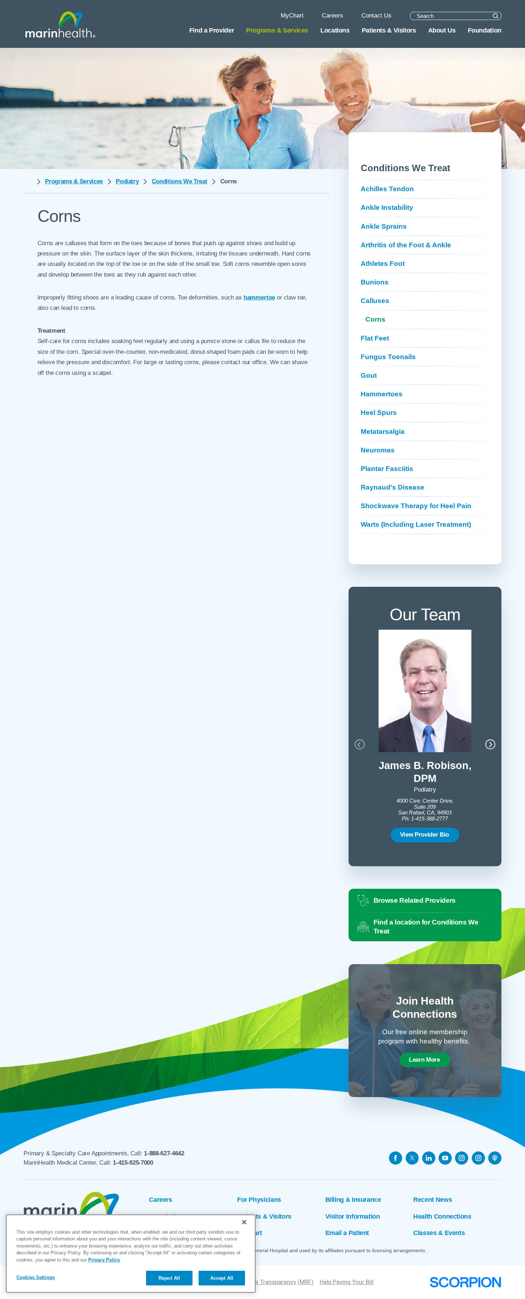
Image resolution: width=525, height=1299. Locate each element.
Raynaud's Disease (392, 487)
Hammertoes (381, 394)
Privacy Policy (104, 1260)
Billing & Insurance (353, 1199)
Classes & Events (439, 1232)
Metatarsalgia (383, 431)
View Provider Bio (424, 834)
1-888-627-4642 (164, 1153)
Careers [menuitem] (332, 15)
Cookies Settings (35, 1277)
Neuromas (378, 450)
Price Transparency (270, 1281)
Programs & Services (74, 181)
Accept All (221, 1278)
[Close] (244, 1222)
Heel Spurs (379, 412)
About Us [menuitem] (442, 30)
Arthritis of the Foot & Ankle (406, 245)
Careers (160, 1199)
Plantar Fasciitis (387, 468)
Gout (369, 375)
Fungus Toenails (388, 357)
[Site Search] (495, 15)
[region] (131, 1253)
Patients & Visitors (264, 1216)
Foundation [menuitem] (484, 30)
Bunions (375, 282)
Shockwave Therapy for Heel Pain (416, 506)
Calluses (375, 300)
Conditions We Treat (180, 181)
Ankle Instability (387, 207)
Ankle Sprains (384, 226)
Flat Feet (375, 338)
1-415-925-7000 (133, 1162)
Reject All (169, 1278)
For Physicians (259, 1199)
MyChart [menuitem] (292, 15)
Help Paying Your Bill (347, 1281)
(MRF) (306, 1281)
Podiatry (127, 181)
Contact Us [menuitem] (376, 15)
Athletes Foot (383, 263)
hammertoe (259, 297)
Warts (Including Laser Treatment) (416, 524)
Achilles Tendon (387, 189)
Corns (375, 319)
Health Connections (442, 1216)
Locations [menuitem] (335, 30)
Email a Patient (347, 1232)
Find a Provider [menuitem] (211, 30)
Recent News (432, 1199)
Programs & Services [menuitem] (277, 30)
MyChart (249, 1232)
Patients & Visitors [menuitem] (389, 30)
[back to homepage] (28, 182)
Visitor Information (352, 1216)
